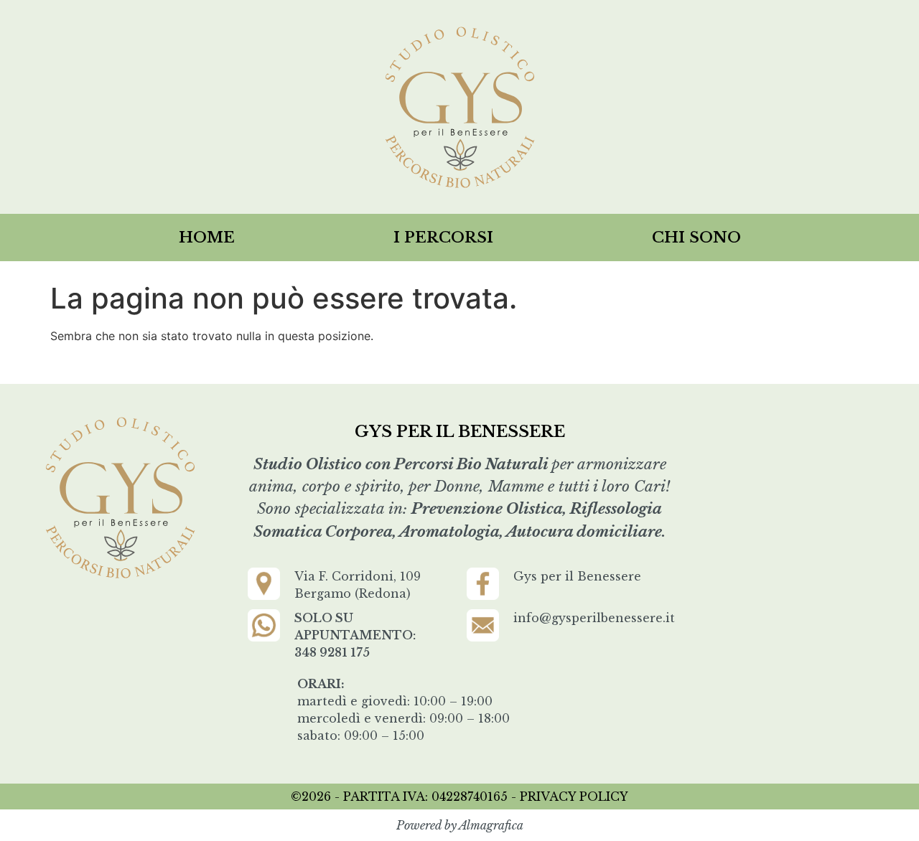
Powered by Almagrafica (459, 825)
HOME (207, 237)
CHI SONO (696, 237)
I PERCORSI (443, 237)
